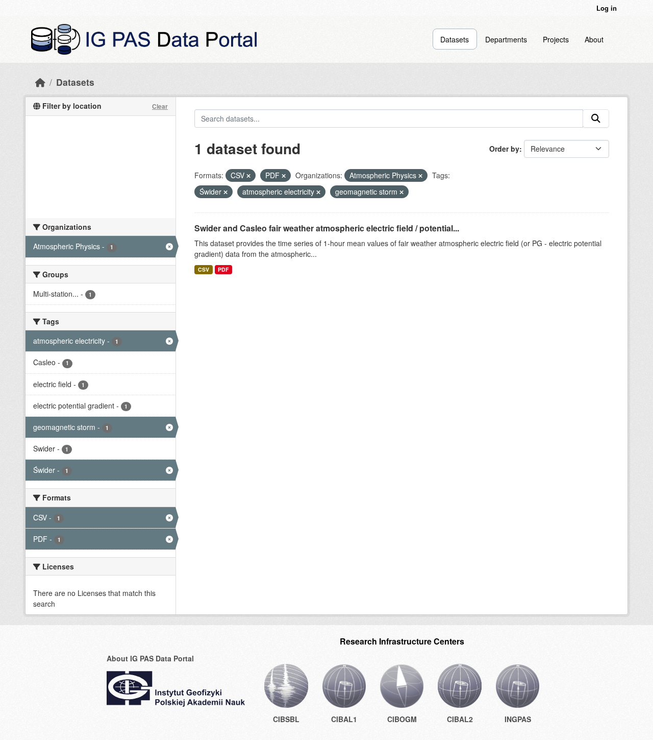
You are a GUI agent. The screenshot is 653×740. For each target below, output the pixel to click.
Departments (506, 39)
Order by (504, 149)
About (594, 39)
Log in (606, 8)
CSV (203, 269)
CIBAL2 (460, 719)
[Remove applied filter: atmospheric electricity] (318, 192)
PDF (223, 269)
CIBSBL (286, 719)
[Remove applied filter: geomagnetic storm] (401, 192)
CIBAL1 (344, 719)
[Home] (40, 82)
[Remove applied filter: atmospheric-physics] (420, 176)
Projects (556, 39)
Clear (160, 106)
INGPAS (518, 719)
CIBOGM (402, 719)
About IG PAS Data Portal (150, 658)
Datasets (454, 39)
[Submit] (596, 118)
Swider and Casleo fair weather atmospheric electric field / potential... (326, 228)
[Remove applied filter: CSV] (248, 176)
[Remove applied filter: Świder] (225, 192)
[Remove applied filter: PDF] (284, 176)
